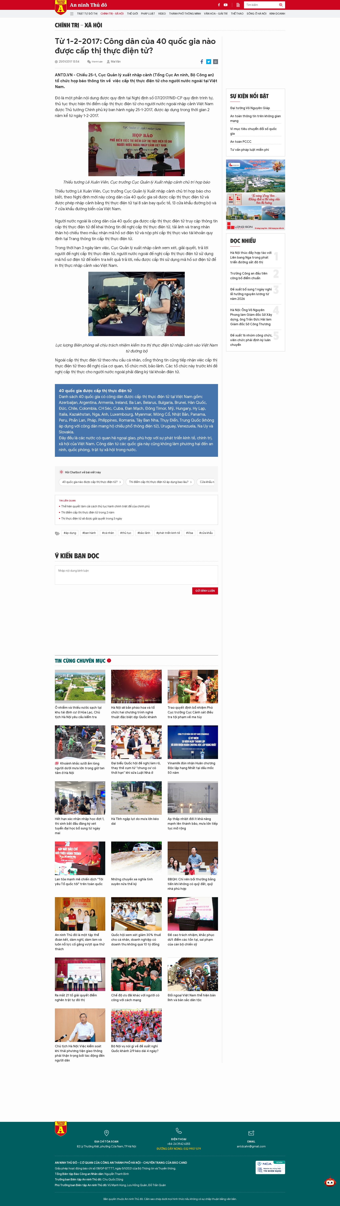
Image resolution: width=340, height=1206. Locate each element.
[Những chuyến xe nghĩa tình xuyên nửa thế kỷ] (136, 858)
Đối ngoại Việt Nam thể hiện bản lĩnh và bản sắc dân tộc (192, 997)
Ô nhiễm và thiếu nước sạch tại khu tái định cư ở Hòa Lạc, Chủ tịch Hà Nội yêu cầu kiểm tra (78, 712)
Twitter (208, 61)
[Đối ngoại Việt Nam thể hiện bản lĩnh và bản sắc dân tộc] (193, 974)
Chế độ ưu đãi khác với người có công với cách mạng (135, 997)
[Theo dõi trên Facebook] (220, 5)
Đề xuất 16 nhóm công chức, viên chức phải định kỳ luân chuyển (251, 340)
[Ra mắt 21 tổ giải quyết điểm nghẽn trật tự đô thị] (80, 974)
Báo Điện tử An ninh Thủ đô (60, 7)
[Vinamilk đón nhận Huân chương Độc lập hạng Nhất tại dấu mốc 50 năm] (193, 742)
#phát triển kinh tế (168, 533)
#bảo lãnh (144, 533)
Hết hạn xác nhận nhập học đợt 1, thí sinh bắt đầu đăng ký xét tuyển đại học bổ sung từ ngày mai (79, 826)
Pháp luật (148, 13)
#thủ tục (125, 533)
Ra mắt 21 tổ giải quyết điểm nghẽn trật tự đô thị (76, 997)
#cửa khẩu (206, 533)
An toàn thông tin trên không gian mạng (255, 118)
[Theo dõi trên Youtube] (225, 5)
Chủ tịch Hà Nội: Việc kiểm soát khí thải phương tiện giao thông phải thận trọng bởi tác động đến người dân (79, 1053)
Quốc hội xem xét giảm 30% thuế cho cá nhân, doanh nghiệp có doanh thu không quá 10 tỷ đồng (136, 939)
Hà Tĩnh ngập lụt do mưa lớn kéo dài (135, 821)
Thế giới (132, 13)
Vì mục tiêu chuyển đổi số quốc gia (253, 131)
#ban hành (89, 533)
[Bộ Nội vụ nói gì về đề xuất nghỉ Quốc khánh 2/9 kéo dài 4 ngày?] (136, 1025)
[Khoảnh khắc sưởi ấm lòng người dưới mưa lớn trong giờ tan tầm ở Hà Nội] (80, 742)
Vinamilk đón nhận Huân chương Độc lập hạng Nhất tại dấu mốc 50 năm (191, 768)
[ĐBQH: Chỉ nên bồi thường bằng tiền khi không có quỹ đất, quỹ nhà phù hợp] (193, 858)
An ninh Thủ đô (88, 5)
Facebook (201, 61)
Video (162, 13)
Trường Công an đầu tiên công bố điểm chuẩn (248, 276)
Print (215, 61)
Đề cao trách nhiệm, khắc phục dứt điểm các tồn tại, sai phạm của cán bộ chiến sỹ (191, 939)
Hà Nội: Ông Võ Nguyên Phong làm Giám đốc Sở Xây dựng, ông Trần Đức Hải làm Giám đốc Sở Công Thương (251, 317)
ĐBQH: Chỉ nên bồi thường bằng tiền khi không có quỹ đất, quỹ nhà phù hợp (191, 884)
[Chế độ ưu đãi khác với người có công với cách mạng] (136, 974)
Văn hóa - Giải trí (215, 13)
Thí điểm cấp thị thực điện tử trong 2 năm (87, 512)
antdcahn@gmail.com (251, 1146)
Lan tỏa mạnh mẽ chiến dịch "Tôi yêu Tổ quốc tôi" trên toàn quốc (79, 881)
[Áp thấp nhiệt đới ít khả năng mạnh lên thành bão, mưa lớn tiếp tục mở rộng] (193, 798)
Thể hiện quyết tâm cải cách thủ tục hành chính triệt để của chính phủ (105, 506)
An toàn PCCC (240, 142)
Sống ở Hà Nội (256, 13)
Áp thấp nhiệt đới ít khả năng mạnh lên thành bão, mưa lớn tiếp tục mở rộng (193, 823)
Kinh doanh (277, 13)
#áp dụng (70, 533)
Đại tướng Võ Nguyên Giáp (250, 108)
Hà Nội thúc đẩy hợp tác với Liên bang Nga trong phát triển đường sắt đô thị (251, 257)
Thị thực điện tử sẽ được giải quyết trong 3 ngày (91, 518)
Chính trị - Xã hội (112, 13)
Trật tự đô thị (87, 13)
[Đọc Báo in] (240, 5)
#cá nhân (108, 533)
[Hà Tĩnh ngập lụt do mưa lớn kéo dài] (136, 798)
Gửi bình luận (205, 590)
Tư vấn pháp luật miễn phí (249, 150)
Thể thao (237, 13)
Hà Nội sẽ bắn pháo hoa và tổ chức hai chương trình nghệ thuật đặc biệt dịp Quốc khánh (134, 712)
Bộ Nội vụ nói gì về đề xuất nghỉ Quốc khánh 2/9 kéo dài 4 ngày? (135, 1048)
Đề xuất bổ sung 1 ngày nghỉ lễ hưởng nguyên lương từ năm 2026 (251, 294)
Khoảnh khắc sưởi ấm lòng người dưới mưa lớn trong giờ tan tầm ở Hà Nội (79, 768)
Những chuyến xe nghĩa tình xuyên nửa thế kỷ (132, 881)
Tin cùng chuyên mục (80, 660)
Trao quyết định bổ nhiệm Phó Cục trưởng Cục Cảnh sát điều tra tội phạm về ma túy (190, 712)
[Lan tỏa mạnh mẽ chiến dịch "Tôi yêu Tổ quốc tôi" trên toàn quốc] (80, 858)
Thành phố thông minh (185, 13)
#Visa (189, 533)
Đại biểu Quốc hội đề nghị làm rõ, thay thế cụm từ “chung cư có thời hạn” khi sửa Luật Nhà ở (136, 768)
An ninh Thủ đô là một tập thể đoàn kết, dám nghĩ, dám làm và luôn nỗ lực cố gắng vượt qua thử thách (80, 942)
